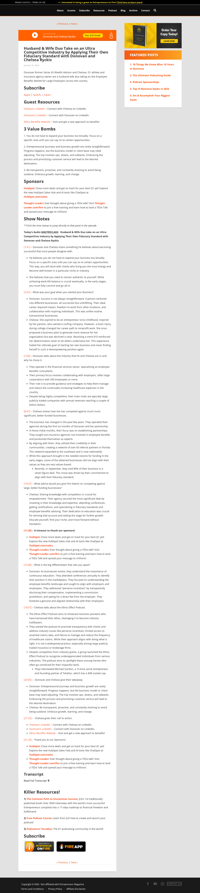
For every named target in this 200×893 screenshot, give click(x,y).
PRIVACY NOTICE (22, 2)
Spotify (37, 94)
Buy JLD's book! (93, 35)
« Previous (62, 23)
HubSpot (29, 188)
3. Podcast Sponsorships (144, 82)
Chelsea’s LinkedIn (34, 108)
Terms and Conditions (32, 888)
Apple (27, 94)
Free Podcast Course (39, 818)
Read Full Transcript (35, 780)
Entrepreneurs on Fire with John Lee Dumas (27, 10)
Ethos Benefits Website (37, 121)
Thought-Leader (33, 203)
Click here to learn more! (129, 2)
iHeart (47, 94)
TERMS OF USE (38, 2)
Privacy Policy (55, 888)
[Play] (35, 35)
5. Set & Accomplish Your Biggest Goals (150, 97)
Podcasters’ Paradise (39, 828)
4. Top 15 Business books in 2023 (149, 88)
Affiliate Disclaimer (76, 888)
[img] (111, 37)
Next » (74, 23)
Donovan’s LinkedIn (35, 115)
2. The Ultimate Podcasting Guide (150, 75)
